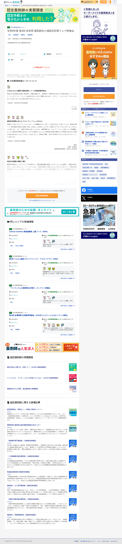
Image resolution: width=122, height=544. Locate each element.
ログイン (114, 2)
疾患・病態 (95, 178)
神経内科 (17, 273)
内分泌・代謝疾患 (19, 245)
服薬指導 (99, 171)
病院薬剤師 (15, 34)
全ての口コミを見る (67, 249)
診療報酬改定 (111, 178)
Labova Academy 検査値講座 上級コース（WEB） (29, 232)
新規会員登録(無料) (42, 195)
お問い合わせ (105, 541)
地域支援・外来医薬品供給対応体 (93, 164)
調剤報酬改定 (105, 167)
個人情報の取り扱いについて (88, 541)
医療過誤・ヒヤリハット (90, 174)
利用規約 (76, 541)
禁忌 (106, 164)
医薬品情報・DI (87, 167)
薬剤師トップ (8, 5)
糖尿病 (96, 167)
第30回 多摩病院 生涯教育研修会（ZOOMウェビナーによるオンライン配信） (39, 315)
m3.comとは (114, 541)
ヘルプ (99, 541)
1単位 (9, 34)
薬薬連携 (17, 329)
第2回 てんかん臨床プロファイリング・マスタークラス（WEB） (34, 259)
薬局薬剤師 (30, 34)
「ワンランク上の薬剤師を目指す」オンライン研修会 (29, 288)
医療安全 (23, 34)
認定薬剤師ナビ (17, 5)
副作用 (103, 178)
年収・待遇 (86, 178)
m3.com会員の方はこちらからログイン (41, 200)
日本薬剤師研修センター (18, 27)
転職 (84, 181)
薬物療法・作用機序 (89, 171)
